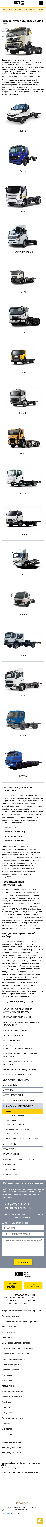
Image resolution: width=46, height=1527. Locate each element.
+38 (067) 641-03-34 (11, 1447)
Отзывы (11, 1300)
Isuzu (23, 493)
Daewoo (23, 332)
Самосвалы (10, 1120)
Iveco (23, 131)
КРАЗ (23, 735)
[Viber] (13, 1459)
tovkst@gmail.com (16, 1467)
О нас (35, 1298)
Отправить (23, 1262)
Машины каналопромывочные (16, 1343)
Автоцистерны (13, 1095)
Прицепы (9, 1164)
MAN (23, 292)
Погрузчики (11, 1154)
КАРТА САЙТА (22, 1503)
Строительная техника (18, 1159)
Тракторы (9, 1149)
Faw (23, 211)
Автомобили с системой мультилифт (22, 1138)
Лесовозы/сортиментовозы (17, 1129)
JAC (23, 574)
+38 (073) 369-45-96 (11, 1452)
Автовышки (10, 1085)
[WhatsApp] (5, 1459)
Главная (5, 15)
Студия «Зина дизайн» (9, 1513)
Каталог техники (25, 1295)
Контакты (30, 1300)
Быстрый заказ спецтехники (13, 1285)
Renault (23, 655)
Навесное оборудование (19, 1069)
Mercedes (23, 413)
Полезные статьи (18, 1303)
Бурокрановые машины (19, 1017)
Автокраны (10, 1090)
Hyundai (23, 534)
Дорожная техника (16, 1079)
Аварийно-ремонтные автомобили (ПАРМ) (21, 1311)
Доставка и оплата (15, 1298)
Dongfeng (23, 614)
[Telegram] (22, 1459)
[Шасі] (23, 41)
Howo (23, 695)
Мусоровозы (11, 1040)
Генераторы (11, 1174)
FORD (23, 453)
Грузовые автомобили (18, 1105)
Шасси (8, 1111)
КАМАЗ (23, 776)
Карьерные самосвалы (15, 1116)
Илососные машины (17, 1030)
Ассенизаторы (13, 1035)
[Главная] (20, 3)
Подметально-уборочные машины (17, 1348)
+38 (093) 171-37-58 (18, 1208)
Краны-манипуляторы (17, 1074)
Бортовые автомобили (15, 1125)
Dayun (23, 171)
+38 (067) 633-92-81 (18, 1204)
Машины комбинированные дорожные (20, 1321)
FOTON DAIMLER (23, 251)
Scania (23, 372)
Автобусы (9, 1144)
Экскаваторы (12, 1169)
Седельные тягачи (13, 1134)
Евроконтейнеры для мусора (15, 1354)
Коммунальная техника (19, 1100)
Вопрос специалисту (33, 1285)
